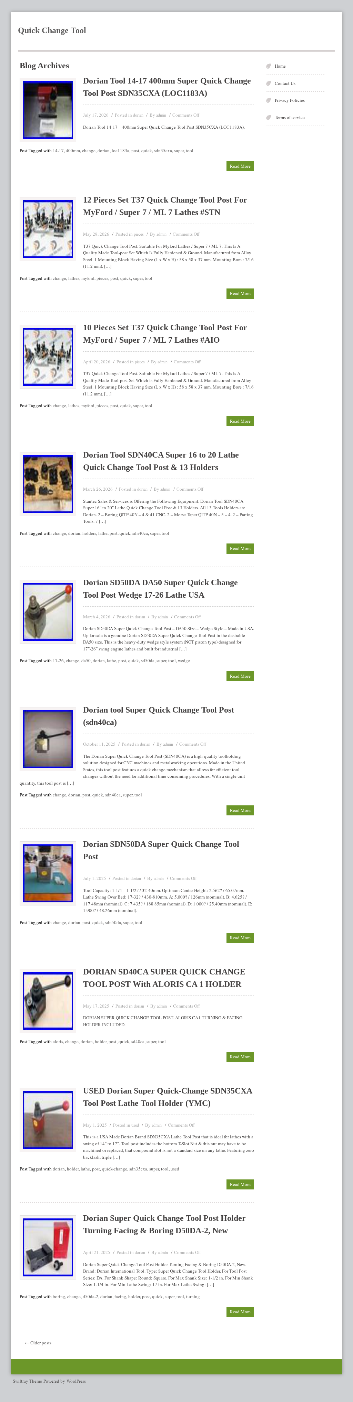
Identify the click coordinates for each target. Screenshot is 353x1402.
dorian (138, 115)
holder (101, 1041)
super (179, 150)
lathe (103, 533)
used (135, 1125)
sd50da (147, 660)
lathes (73, 278)
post (135, 150)
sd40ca (137, 1041)
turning (193, 1296)
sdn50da (113, 922)
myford (87, 278)
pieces (139, 234)
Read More (240, 166)
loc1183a (120, 150)
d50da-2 (90, 1296)
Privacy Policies (290, 100)
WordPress (76, 1381)
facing (120, 1296)
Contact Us (285, 83)
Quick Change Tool (52, 30)
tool (189, 150)
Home (280, 66)
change (88, 150)
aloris (58, 1041)
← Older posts (38, 1343)
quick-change (114, 1169)
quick (146, 150)
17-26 (58, 660)
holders (89, 533)
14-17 (58, 150)
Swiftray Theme (28, 1381)
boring (59, 1296)
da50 (86, 660)
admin (161, 115)
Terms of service (290, 117)
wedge (184, 660)
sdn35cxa (163, 150)
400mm (73, 150)
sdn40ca (140, 533)
